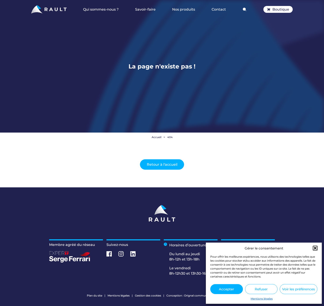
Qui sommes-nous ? (101, 9)
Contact (219, 9)
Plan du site (94, 295)
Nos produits (183, 9)
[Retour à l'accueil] (48, 9)
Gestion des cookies (148, 295)
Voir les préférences (298, 289)
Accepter (226, 289)
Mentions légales (262, 298)
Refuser (261, 289)
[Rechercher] (244, 9)
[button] (315, 248)
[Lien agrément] (76, 257)
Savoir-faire (145, 9)
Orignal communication (200, 295)
